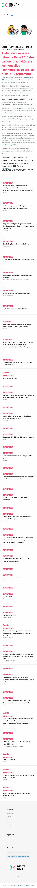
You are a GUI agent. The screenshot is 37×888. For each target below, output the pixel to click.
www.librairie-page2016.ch (10, 145)
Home (3, 168)
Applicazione (10, 813)
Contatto (9, 839)
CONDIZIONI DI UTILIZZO (23, 885)
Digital (8, 823)
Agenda (7, 168)
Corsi (8, 819)
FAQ (14, 885)
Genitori (9, 826)
